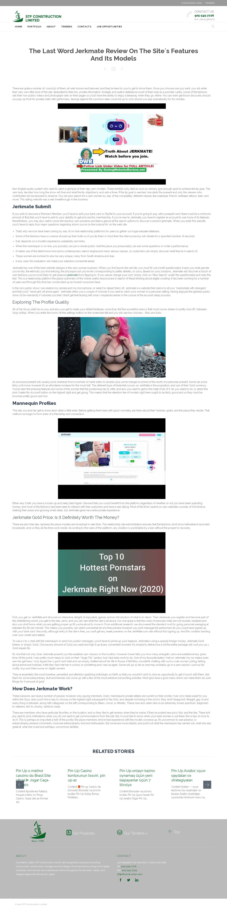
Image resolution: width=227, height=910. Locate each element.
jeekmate (73, 275)
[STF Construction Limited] (37, 16)
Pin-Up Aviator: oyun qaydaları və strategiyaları (188, 775)
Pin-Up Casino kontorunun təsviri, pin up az (86, 775)
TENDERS (210, 3)
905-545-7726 (128, 866)
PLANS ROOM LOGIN (192, 3)
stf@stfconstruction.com (130, 874)
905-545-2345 (129, 870)
